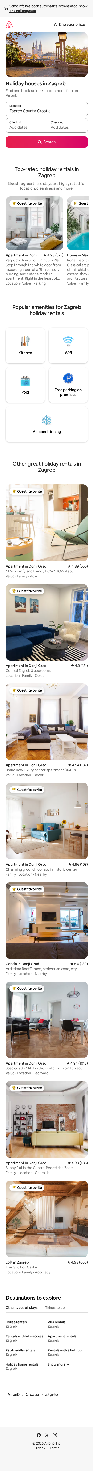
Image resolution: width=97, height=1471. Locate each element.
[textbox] (26, 127)
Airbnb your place (69, 24)
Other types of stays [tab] (22, 1307)
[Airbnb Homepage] (9, 24)
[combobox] (46, 111)
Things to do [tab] (55, 1307)
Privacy (39, 1448)
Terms (54, 1448)
